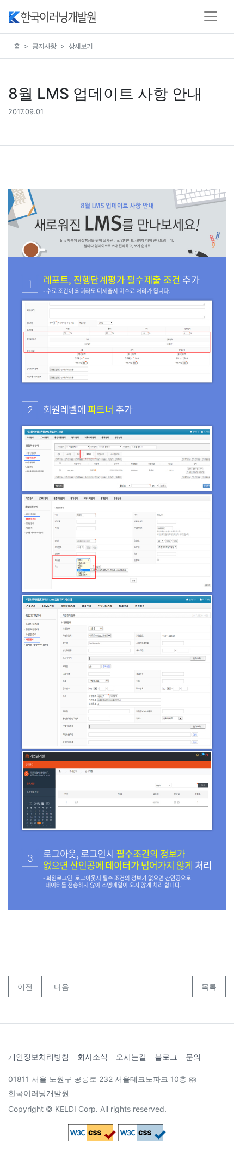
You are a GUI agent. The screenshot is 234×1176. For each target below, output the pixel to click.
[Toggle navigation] (210, 16)
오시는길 (131, 1056)
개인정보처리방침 (38, 1056)
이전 (25, 986)
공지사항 (44, 46)
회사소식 (92, 1056)
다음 (61, 986)
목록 (209, 986)
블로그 (166, 1056)
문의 (193, 1056)
